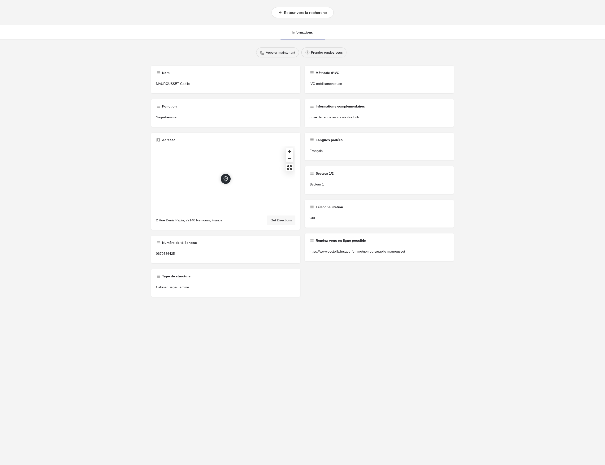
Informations (302, 32)
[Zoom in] (289, 151)
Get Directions (281, 220)
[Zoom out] (289, 158)
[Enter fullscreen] (289, 167)
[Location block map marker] (226, 179)
